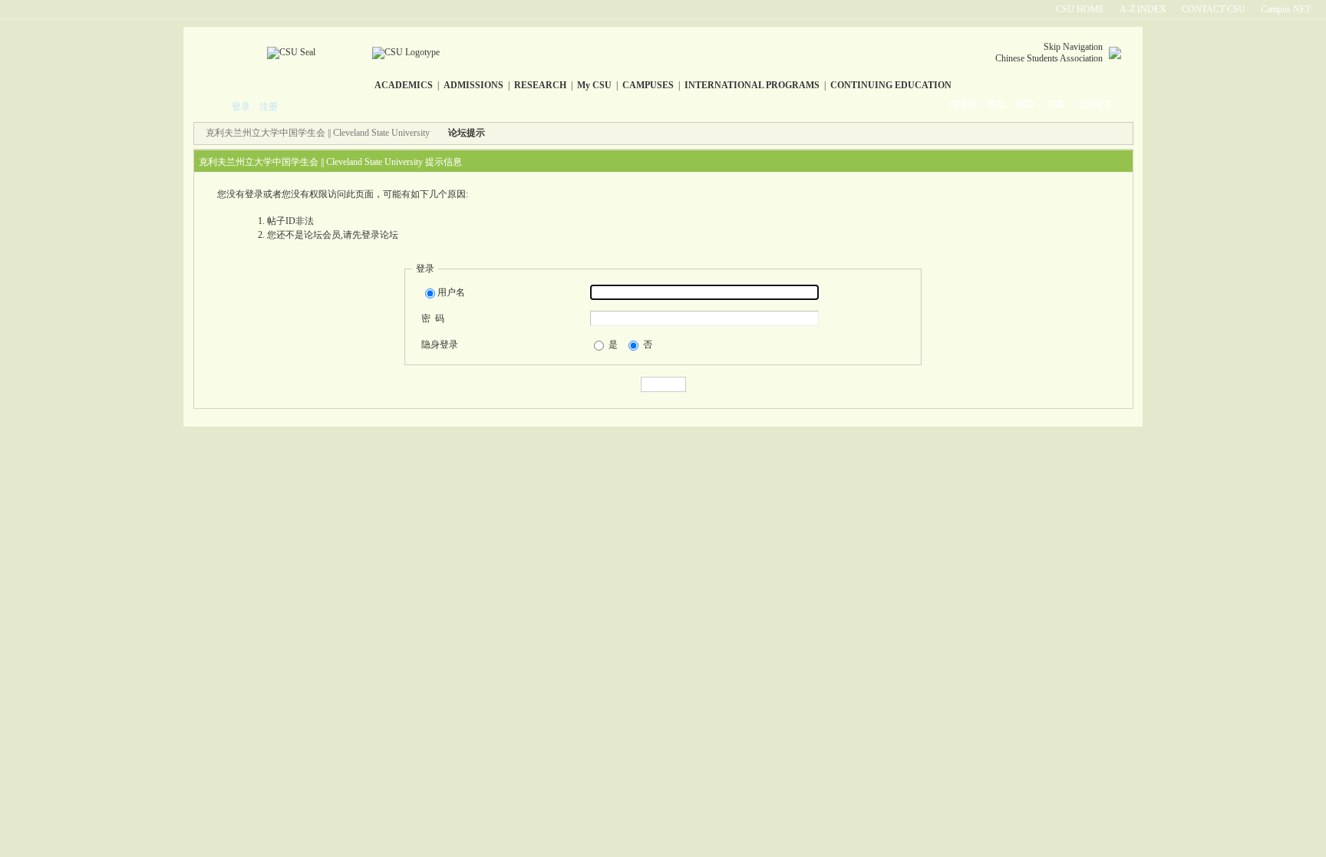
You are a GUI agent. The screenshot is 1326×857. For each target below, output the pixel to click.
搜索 (1056, 104)
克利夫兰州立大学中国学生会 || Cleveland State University (318, 132)
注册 (268, 106)
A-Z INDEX (1143, 9)
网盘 (997, 104)
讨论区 (963, 104)
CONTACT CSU (1213, 9)
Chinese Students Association (1049, 58)
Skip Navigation (1073, 46)
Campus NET (1286, 9)
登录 (241, 106)
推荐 (1026, 104)
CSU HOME (1080, 9)
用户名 (451, 292)
